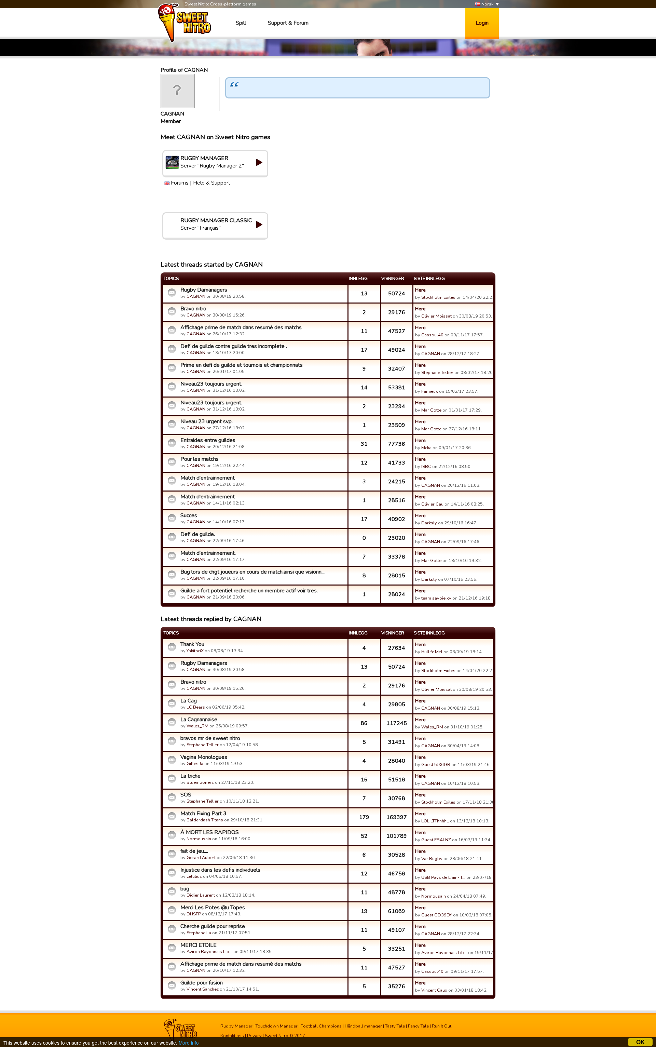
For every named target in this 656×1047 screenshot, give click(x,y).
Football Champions (321, 1026)
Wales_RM (197, 726)
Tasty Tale (395, 1026)
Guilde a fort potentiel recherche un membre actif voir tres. (249, 590)
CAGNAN (172, 114)
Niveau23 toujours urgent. (211, 383)
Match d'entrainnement (207, 477)
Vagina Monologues (203, 757)
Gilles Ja (195, 764)
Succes (188, 515)
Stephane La (199, 933)
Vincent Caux (434, 990)
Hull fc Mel (431, 652)
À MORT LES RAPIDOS (209, 832)
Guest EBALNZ (436, 840)
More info (189, 1042)
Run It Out (441, 1026)
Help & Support (211, 183)
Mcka (427, 448)
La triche (190, 776)
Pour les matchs (199, 459)
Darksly (429, 523)
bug (184, 888)
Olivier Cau (432, 504)
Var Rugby (431, 859)
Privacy (254, 1036)
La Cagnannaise (198, 719)
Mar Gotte (431, 410)
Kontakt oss (232, 1036)
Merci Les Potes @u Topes (212, 907)
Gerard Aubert (201, 858)
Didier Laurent (201, 895)
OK (640, 1042)
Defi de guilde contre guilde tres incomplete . (233, 346)
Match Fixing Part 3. (204, 813)
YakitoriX (195, 651)
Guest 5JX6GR (435, 765)
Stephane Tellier (437, 373)
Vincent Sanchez (203, 989)
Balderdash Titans (205, 820)
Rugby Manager (236, 1026)
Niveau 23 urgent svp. (206, 421)
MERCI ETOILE (198, 945)
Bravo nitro (193, 308)
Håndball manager (363, 1026)
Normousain (199, 839)
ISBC (426, 467)
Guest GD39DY (436, 915)
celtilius (194, 876)
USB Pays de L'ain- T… (443, 877)
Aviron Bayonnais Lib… (209, 952)
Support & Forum (288, 23)
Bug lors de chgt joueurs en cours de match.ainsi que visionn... (252, 571)
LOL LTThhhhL (435, 821)
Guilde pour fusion (201, 982)
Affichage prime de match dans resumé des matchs (241, 327)
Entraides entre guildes (207, 440)
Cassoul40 (432, 335)
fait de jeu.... (194, 851)
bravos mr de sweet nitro (210, 738)
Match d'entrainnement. (208, 553)
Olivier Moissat (436, 316)
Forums (180, 183)
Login (482, 23)
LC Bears (196, 707)
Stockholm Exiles (438, 297)
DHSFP (194, 914)
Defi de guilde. (197, 534)
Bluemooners (200, 782)
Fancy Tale (418, 1026)
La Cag (188, 700)
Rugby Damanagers (203, 289)
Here (420, 289)
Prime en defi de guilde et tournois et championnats (241, 365)
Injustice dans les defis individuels (220, 870)
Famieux (429, 391)
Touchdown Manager (277, 1026)
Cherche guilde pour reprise (212, 926)
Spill (241, 23)
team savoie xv (436, 598)
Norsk (486, 4)
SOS (185, 794)
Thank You (192, 644)
